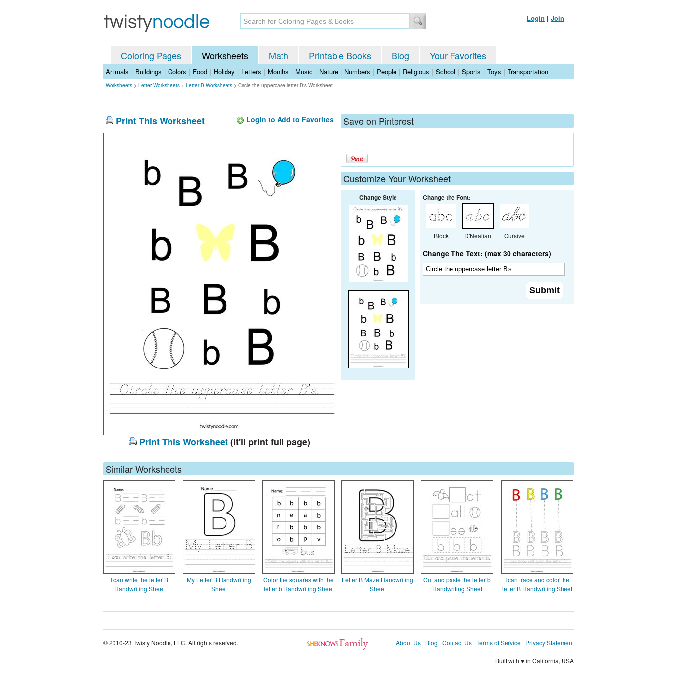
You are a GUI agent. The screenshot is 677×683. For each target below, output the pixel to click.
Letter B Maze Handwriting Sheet (377, 584)
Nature (328, 71)
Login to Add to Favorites (290, 119)
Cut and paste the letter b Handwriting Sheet (457, 584)
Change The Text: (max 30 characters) (487, 253)
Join (557, 18)
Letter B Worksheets (209, 85)
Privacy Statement (549, 642)
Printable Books (340, 55)
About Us (408, 642)
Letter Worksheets (159, 85)
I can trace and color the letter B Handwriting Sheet (537, 584)
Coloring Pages (151, 55)
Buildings (148, 71)
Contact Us (457, 642)
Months (278, 71)
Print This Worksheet (160, 120)
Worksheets (225, 55)
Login (536, 18)
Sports (471, 71)
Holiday (224, 71)
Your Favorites (458, 55)
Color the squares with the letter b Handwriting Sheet (298, 584)
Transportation (528, 71)
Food (200, 71)
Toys (494, 71)
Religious (416, 71)
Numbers (357, 71)
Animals (117, 71)
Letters (251, 71)
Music (304, 71)
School (445, 71)
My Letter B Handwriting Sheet (219, 584)
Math (278, 55)
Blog (400, 55)
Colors (177, 71)
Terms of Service (498, 642)
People (386, 71)
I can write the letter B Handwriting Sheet (139, 584)
